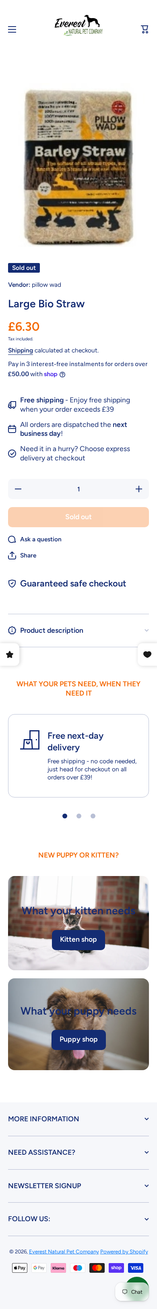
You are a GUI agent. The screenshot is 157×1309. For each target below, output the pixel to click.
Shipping (20, 350)
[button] (145, 29)
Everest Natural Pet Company (64, 1251)
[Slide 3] (93, 816)
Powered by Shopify (124, 1251)
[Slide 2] (78, 816)
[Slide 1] (64, 816)
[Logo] (78, 29)
